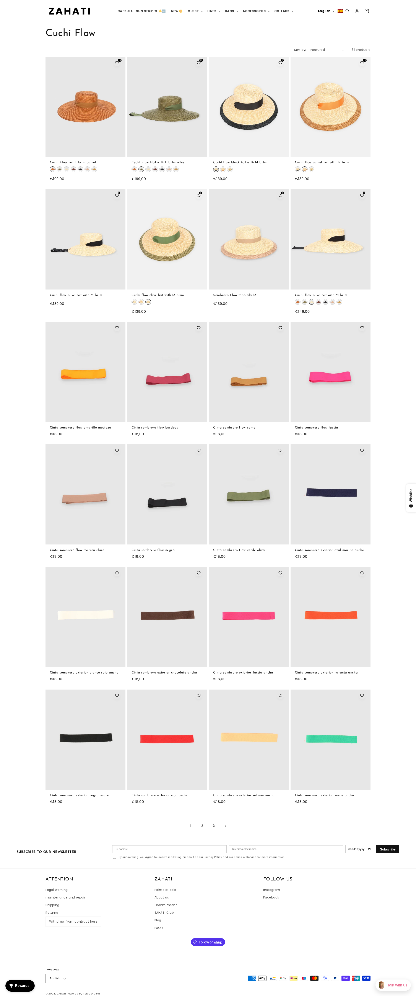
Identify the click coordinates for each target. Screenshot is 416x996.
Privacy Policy (213, 857)
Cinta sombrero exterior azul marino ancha (329, 550)
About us (161, 897)
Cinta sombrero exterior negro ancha (79, 795)
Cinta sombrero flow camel (234, 427)
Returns (52, 912)
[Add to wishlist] (117, 327)
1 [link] (190, 825)
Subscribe (387, 849)
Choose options (85, 153)
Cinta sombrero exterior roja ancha (160, 795)
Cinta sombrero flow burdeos (155, 427)
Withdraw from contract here (73, 921)
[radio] (52, 169)
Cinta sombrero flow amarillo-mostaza (80, 427)
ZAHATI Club (164, 912)
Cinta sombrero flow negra (153, 550)
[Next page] (225, 826)
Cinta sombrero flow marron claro (77, 550)
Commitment (165, 905)
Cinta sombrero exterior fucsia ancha (243, 673)
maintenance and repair (65, 897)
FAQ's (158, 928)
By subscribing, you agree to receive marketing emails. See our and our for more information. (202, 857)
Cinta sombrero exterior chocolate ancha (164, 673)
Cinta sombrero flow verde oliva (239, 550)
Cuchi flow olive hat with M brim (76, 295)
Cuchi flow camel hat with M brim (322, 162)
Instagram (271, 889)
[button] (195, 11)
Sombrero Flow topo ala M (235, 295)
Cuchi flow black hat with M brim (240, 162)
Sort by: (300, 50)
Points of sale (165, 889)
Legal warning (57, 889)
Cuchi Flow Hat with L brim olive (158, 162)
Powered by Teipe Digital (83, 994)
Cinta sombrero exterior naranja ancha (326, 673)
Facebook (271, 897)
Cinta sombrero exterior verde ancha (324, 795)
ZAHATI (61, 994)
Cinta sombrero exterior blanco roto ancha (84, 673)
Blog (157, 920)
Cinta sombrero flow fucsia (316, 427)
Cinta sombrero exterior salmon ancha (244, 795)
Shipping (52, 905)
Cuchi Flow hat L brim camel (73, 162)
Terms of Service (245, 857)
